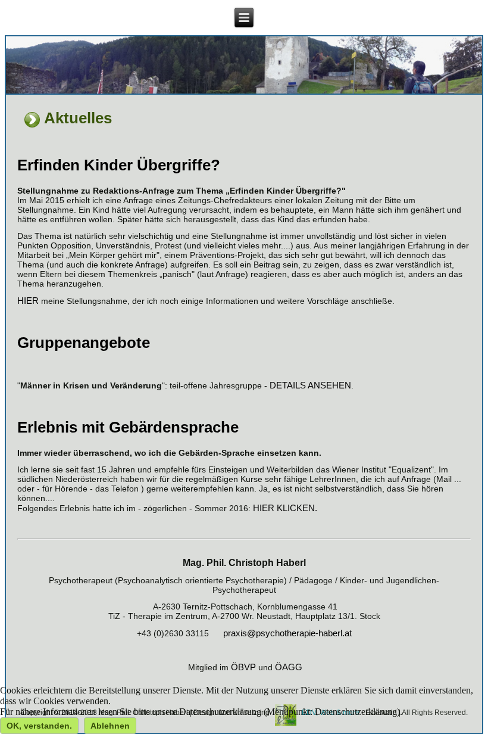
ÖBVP (243, 667)
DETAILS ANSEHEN (310, 385)
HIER (28, 301)
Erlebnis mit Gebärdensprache (128, 427)
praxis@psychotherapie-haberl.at (287, 633)
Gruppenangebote (83, 343)
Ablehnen (110, 725)
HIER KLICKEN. (285, 508)
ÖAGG (288, 667)
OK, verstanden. (39, 725)
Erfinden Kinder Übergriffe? (118, 165)
